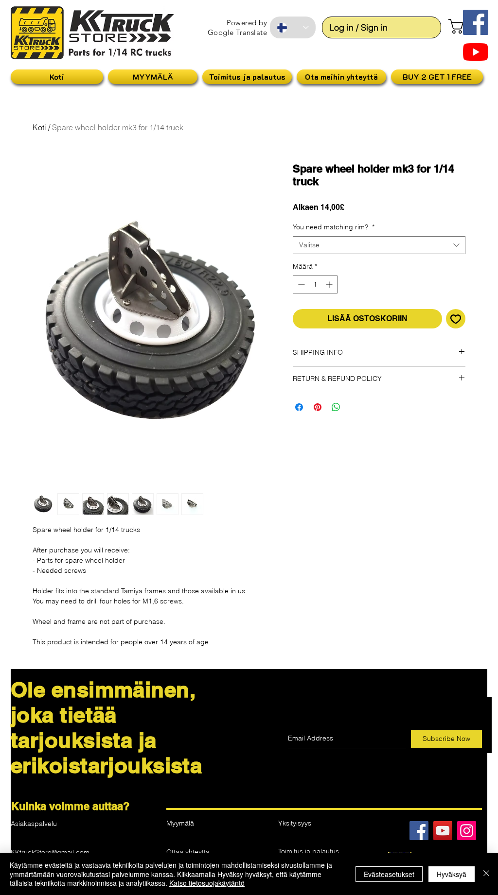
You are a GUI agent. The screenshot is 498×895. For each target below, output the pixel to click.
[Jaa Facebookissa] (299, 407)
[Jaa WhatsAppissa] (336, 407)
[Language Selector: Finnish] (293, 27)
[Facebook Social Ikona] (475, 22)
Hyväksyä (451, 874)
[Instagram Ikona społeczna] (466, 830)
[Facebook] (418, 830)
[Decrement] (300, 284)
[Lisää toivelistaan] (455, 318)
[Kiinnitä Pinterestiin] (317, 407)
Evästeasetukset (389, 874)
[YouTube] (475, 52)
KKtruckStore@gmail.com (50, 852)
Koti (39, 127)
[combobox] (379, 245)
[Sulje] (486, 874)
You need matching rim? (333, 227)
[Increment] (330, 284)
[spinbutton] (315, 284)
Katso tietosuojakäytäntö (207, 883)
